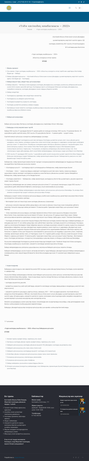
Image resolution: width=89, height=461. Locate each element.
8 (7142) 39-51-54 (25, 2)
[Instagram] (81, 2)
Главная (29, 29)
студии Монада (19, 457)
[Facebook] (79, 2)
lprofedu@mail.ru (38, 2)
